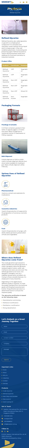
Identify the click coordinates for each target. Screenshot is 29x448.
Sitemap (5, 383)
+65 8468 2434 (8, 416)
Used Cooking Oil (8, 402)
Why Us (5, 375)
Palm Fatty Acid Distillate (10, 396)
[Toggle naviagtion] (20, 2)
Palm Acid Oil (7, 399)
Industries (6, 378)
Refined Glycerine (8, 393)
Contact (5, 381)
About (4, 372)
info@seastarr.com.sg (10, 424)
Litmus (19, 438)
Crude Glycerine (7, 391)
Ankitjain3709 (8, 418)
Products (16, 10)
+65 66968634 (8, 421)
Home (11, 10)
